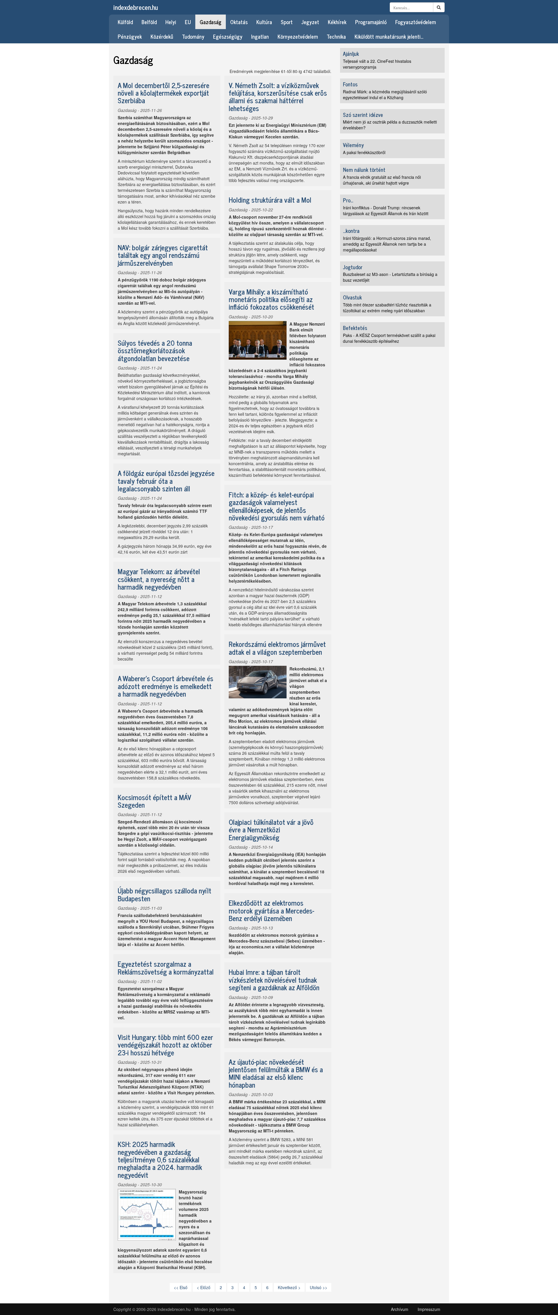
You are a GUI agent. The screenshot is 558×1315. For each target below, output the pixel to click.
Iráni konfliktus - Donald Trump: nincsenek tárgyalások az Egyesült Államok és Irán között (385, 210)
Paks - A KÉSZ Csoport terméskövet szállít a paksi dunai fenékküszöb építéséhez (389, 338)
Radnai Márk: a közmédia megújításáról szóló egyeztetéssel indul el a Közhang (385, 94)
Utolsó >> (318, 1287)
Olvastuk (352, 297)
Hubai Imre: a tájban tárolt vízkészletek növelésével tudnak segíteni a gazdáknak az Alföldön (274, 979)
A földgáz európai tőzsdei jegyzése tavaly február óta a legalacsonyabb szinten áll (166, 480)
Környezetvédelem (298, 36)
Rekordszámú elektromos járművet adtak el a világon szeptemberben (277, 647)
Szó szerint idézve (363, 114)
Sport (287, 21)
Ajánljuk (351, 53)
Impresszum (429, 1309)
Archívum (399, 1309)
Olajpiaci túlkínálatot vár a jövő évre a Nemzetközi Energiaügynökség (271, 829)
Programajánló (371, 21)
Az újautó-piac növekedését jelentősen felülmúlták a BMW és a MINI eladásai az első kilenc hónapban (276, 1073)
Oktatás (239, 21)
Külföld (125, 21)
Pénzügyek (130, 36)
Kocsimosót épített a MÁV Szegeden (154, 800)
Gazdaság (210, 21)
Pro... (348, 200)
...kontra (351, 230)
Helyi (170, 21)
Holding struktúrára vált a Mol (270, 199)
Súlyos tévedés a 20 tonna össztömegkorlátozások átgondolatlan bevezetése (155, 350)
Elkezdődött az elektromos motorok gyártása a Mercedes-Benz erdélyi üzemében (271, 910)
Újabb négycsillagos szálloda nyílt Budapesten (164, 894)
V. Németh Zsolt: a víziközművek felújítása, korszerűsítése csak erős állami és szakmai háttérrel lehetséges (278, 96)
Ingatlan (260, 36)
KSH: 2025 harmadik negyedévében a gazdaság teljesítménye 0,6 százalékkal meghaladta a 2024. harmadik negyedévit (160, 1159)
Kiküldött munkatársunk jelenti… (389, 36)
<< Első (180, 1287)
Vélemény (353, 144)
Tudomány (193, 36)
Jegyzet (310, 21)
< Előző (203, 1287)
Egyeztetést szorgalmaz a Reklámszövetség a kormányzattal (166, 967)
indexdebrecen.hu (135, 7)
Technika (336, 36)
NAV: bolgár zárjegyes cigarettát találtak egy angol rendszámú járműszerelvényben (163, 255)
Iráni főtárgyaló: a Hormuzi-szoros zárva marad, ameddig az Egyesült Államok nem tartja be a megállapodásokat (387, 244)
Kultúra (264, 21)
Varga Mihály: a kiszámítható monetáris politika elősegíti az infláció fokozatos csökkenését (271, 299)
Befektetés (355, 327)
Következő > (289, 1287)
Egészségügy (227, 36)
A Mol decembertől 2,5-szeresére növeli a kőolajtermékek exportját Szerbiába (163, 92)
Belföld (149, 21)
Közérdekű (162, 36)
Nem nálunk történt (364, 169)
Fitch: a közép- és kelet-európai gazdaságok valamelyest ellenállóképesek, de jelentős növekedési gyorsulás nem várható (277, 506)
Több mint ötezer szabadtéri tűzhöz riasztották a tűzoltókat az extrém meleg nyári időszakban (387, 307)
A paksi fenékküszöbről (364, 152)
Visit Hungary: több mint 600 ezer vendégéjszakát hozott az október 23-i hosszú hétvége (165, 1044)
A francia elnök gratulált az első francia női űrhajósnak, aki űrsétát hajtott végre (382, 180)
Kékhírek (337, 21)
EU (188, 21)
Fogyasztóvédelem (415, 21)
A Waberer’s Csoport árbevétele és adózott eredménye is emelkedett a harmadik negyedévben (165, 685)
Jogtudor (352, 267)
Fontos (350, 84)
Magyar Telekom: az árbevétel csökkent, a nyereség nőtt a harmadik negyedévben (159, 578)
